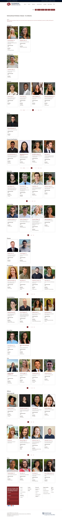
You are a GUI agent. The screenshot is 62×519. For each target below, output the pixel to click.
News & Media (50, 4)
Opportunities (39, 4)
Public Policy (8, 21)
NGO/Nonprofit (51, 20)
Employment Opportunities (22, 495)
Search (54, 4)
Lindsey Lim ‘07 (10, 96)
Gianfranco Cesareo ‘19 (36, 280)
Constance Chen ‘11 (11, 69)
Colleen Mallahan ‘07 (36, 96)
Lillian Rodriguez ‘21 (48, 219)
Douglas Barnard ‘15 (36, 373)
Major (46, 9)
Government (35, 20)
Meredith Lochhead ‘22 (36, 154)
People (29, 4)
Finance (32, 20)
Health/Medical (40, 20)
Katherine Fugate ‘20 (48, 186)
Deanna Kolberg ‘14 (48, 408)
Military (48, 20)
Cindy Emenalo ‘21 (48, 312)
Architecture (11, 20)
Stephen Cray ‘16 (11, 253)
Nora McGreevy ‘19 (11, 345)
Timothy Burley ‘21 (11, 473)
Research (33, 4)
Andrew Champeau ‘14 (24, 219)
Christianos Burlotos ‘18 (12, 219)
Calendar (44, 4)
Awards (21, 493)
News (52, 490)
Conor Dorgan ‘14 (23, 253)
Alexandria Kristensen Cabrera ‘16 (24, 155)
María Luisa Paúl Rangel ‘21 (24, 346)
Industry (43, 9)
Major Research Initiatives (37, 489)
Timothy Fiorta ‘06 (48, 373)
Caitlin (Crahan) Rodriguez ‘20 (11, 374)
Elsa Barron (10, 440)
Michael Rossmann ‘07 (12, 128)
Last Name (9, 495)
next (31, 235)
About (25, 4)
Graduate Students (38, 494)
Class (49, 9)
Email (9, 499)
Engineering (29, 20)
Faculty (36, 492)
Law (45, 20)
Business (15, 20)
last (33, 235)
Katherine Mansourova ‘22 (49, 96)
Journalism (43, 20)
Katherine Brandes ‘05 (12, 280)
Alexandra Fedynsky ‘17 (24, 408)
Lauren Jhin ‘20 (35, 408)
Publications (37, 491)
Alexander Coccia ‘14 (48, 440)
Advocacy (8, 20)
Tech (11, 21)
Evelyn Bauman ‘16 (11, 40)
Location (39, 9)
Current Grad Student (21, 20)
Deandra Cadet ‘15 (11, 408)
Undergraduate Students (37, 496)
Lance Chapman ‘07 (23, 312)
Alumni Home (52, 9)
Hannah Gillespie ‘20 (36, 219)
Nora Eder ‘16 (22, 473)
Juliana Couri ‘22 (35, 312)
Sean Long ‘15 (47, 154)
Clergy (17, 20)
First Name (9, 492)
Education (26, 20)
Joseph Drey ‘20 (35, 186)
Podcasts (52, 492)
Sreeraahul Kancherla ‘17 (12, 154)
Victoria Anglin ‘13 (23, 373)
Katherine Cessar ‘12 (36, 440)
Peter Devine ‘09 (23, 186)
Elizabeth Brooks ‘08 (11, 312)
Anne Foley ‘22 (47, 280)
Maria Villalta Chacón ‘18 (49, 473)
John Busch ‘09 (22, 280)
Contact (21, 490)
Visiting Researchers (46, 490)
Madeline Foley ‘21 (23, 40)
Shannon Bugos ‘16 (23, 440)
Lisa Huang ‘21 (35, 473)
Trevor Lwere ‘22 (23, 96)
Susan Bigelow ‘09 (11, 186)
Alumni (29, 490)
